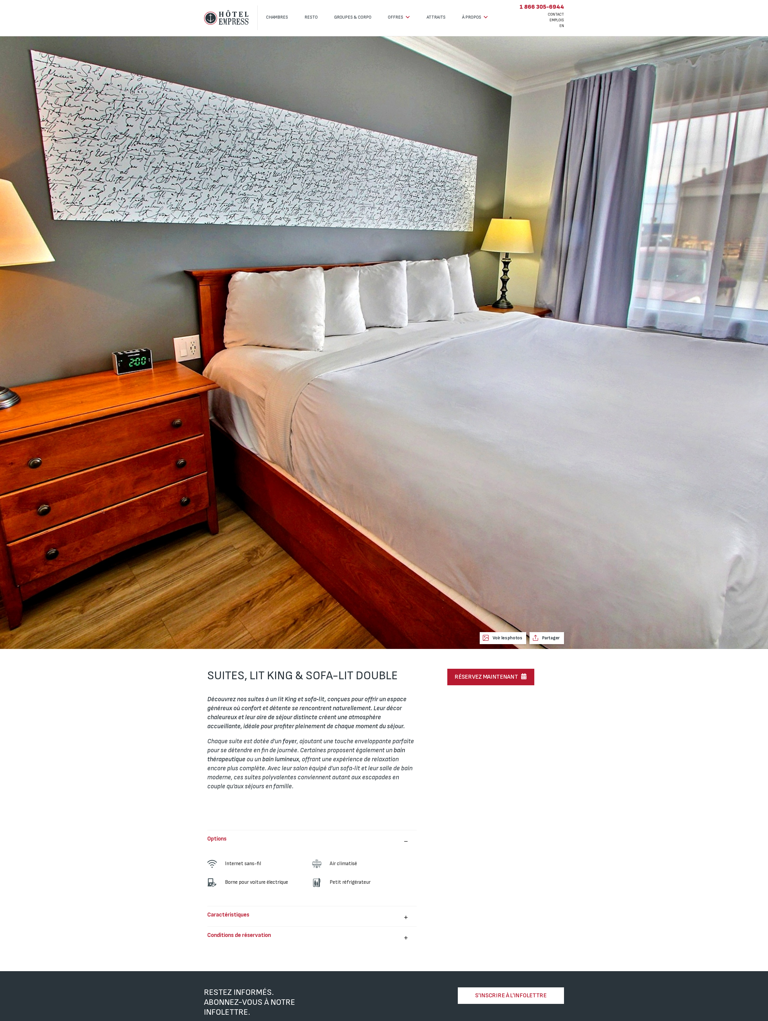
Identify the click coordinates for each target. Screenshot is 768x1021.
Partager (551, 638)
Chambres (277, 17)
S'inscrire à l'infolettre (511, 995)
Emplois (557, 20)
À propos (472, 17)
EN (562, 25)
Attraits (436, 17)
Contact (556, 14)
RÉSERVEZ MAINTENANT (486, 676)
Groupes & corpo (352, 17)
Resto (311, 17)
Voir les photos (507, 638)
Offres (396, 17)
